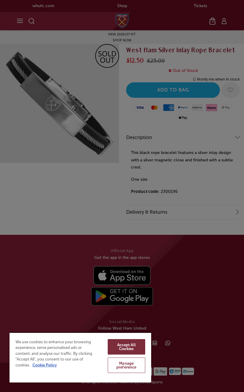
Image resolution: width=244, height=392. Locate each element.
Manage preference (126, 365)
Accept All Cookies (126, 347)
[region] (80, 357)
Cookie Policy (44, 365)
